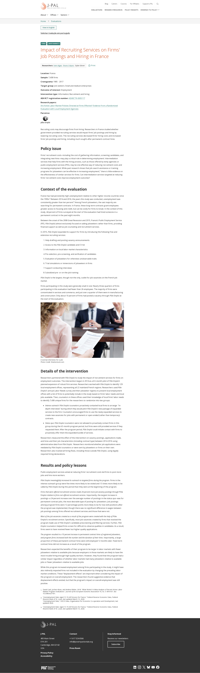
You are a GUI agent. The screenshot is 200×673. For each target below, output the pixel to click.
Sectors (64, 15)
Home (43, 21)
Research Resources (113, 10)
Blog (106, 4)
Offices (53, 15)
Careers (114, 4)
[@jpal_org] (139, 667)
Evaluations (96, 10)
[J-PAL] (53, 6)
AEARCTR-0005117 (77, 98)
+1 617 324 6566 (77, 638)
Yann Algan (57, 65)
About (43, 15)
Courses (124, 4)
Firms (43, 44)
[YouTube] (153, 667)
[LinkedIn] (134, 667)
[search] (157, 4)
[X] (143, 667)
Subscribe (115, 644)
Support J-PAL (148, 4)
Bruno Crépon (68, 65)
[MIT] (48, 668)
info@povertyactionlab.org (81, 641)
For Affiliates (134, 4)
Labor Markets (54, 44)
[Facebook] (157, 667)
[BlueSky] (148, 667)
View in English (49, 27)
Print (93, 65)
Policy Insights (131, 10)
